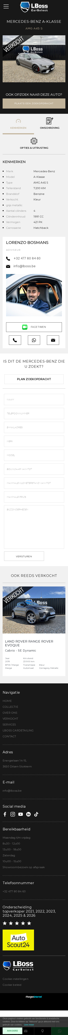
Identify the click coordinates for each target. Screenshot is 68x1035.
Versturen (24, 556)
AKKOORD (12, 1031)
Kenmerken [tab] (18, 127)
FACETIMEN (38, 327)
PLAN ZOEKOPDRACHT (34, 379)
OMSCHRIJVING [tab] (49, 127)
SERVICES (9, 724)
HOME (7, 701)
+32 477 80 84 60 (27, 258)
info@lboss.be (25, 266)
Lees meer (29, 1025)
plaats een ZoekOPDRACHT (34, 103)
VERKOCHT (10, 718)
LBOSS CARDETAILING (18, 730)
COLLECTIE (10, 706)
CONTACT (9, 736)
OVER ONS (10, 712)
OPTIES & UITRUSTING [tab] (34, 147)
